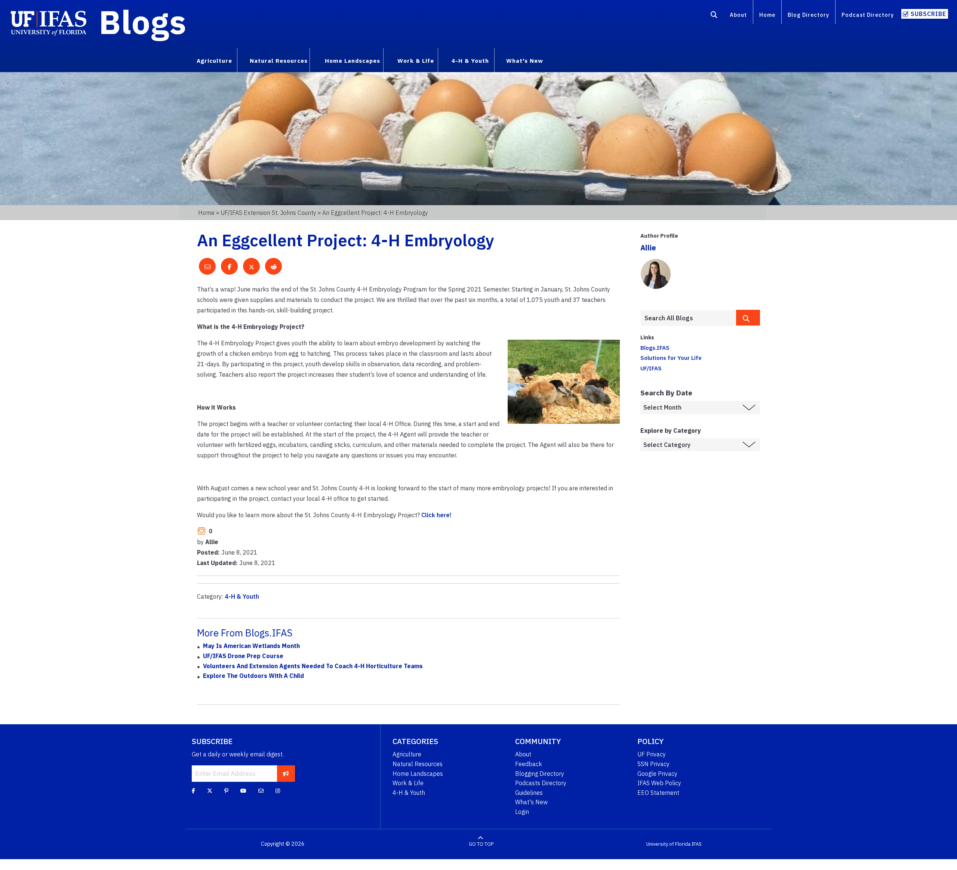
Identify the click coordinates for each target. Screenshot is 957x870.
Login (522, 811)
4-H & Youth (242, 596)
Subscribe (928, 14)
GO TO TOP (481, 844)
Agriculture (407, 754)
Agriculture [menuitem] (214, 60)
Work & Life (408, 783)
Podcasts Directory (540, 783)
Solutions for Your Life (671, 357)
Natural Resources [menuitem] (279, 60)
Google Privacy (657, 773)
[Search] (714, 16)
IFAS (697, 844)
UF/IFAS (651, 368)
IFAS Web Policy (659, 783)
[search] (748, 318)
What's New (531, 802)
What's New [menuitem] (524, 60)
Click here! (436, 515)
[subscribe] (285, 773)
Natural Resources (418, 764)
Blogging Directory (539, 773)
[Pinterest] (226, 791)
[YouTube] (243, 791)
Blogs (143, 21)
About (738, 14)
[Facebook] (193, 791)
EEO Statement (658, 792)
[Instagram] (278, 791)
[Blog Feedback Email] (261, 791)
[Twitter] (209, 791)
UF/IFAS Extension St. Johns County (268, 212)
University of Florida (668, 844)
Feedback (528, 764)
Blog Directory (808, 14)
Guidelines (529, 792)
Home (767, 14)
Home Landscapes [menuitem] (352, 60)
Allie (648, 247)
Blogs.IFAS (655, 347)
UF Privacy (651, 754)
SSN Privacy (653, 764)
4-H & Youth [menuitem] (470, 60)
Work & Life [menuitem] (415, 60)
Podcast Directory (867, 14)
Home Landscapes (418, 773)
